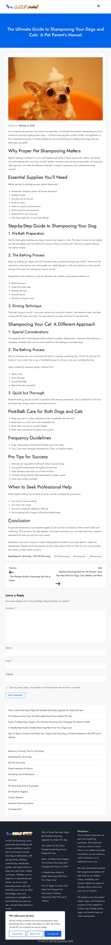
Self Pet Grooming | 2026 (61, 941)
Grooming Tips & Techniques (21, 774)
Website (9, 674)
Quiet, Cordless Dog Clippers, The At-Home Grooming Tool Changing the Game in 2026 (49, 721)
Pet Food (12, 780)
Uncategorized (14, 809)
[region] (35, 925)
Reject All (35, 933)
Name (9, 647)
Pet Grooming (95, 556)
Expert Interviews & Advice (20, 768)
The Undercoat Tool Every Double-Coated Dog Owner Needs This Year (40, 716)
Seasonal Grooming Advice (20, 803)
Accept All (53, 933)
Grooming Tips (79, 556)
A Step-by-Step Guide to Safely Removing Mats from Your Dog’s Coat (40, 727)
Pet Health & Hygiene (18, 791)
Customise (17, 933)
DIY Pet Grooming (42, 556)
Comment (11, 608)
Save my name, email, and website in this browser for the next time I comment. (45, 687)
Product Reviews (15, 797)
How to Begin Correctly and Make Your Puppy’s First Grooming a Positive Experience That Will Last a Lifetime (55, 735)
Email (9, 661)
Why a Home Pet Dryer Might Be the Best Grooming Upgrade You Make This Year (45, 710)
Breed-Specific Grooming (19, 556)
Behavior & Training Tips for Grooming (26, 751)
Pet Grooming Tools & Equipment (23, 785)
